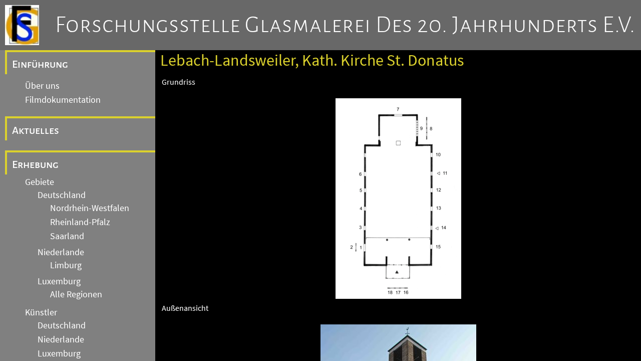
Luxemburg (59, 281)
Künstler (41, 312)
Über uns (42, 85)
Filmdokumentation (63, 99)
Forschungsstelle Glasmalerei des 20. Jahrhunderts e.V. (345, 25)
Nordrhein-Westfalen (89, 208)
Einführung (40, 64)
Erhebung (35, 164)
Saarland (67, 236)
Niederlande (61, 252)
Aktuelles (35, 130)
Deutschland (62, 195)
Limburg (66, 265)
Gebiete (39, 182)
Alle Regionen (76, 294)
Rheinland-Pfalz (80, 222)
